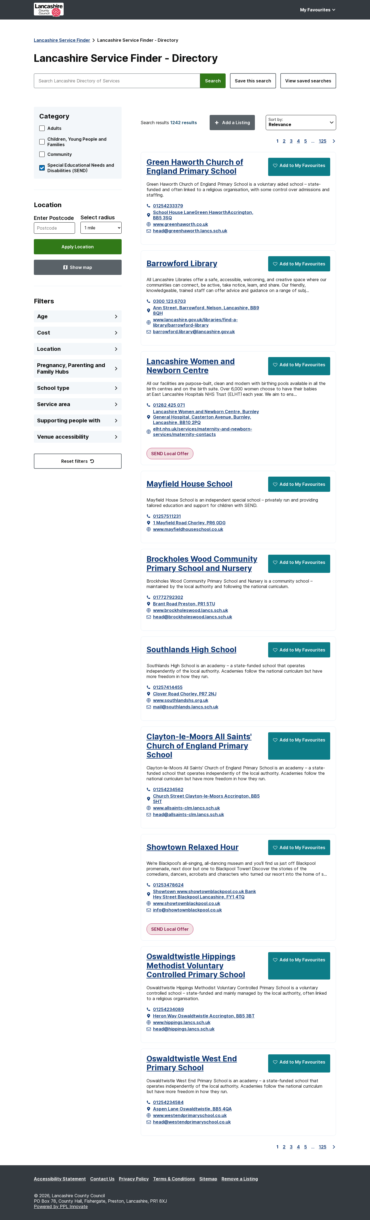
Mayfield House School (189, 484)
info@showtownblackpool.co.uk (187, 910)
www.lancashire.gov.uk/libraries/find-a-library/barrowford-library (195, 322)
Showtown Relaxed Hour (193, 847)
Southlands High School (191, 649)
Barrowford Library (182, 263)
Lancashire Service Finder (62, 40)
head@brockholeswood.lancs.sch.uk (192, 616)
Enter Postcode (54, 218)
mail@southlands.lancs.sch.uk (185, 706)
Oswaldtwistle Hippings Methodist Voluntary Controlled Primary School (196, 965)
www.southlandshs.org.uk (180, 700)
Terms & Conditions (174, 1179)
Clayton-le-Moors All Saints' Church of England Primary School (199, 745)
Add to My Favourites (302, 165)
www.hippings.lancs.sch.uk (181, 1022)
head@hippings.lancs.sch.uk (184, 1029)
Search (213, 81)
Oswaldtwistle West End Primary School (192, 1063)
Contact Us (102, 1179)
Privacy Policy (134, 1179)
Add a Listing (235, 122)
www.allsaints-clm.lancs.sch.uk (186, 808)
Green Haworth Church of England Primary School (195, 167)
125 (322, 141)
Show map (81, 267)
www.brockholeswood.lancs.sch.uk (190, 610)
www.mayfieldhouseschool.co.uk (188, 529)
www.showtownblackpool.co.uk (186, 903)
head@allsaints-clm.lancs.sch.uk (188, 814)
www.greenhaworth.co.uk (180, 224)
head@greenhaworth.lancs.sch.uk (190, 230)
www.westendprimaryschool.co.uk (190, 1115)
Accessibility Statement (60, 1179)
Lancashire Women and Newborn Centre (191, 366)
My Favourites (315, 9)
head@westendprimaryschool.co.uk (192, 1122)
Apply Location (77, 246)
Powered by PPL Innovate (61, 1206)
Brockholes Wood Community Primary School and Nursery (202, 564)
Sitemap (208, 1179)
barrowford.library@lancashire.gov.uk (194, 331)
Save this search (253, 81)
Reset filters (74, 461)
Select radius (97, 217)
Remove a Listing (240, 1179)
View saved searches (308, 81)
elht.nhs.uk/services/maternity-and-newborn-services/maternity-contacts (202, 431)
